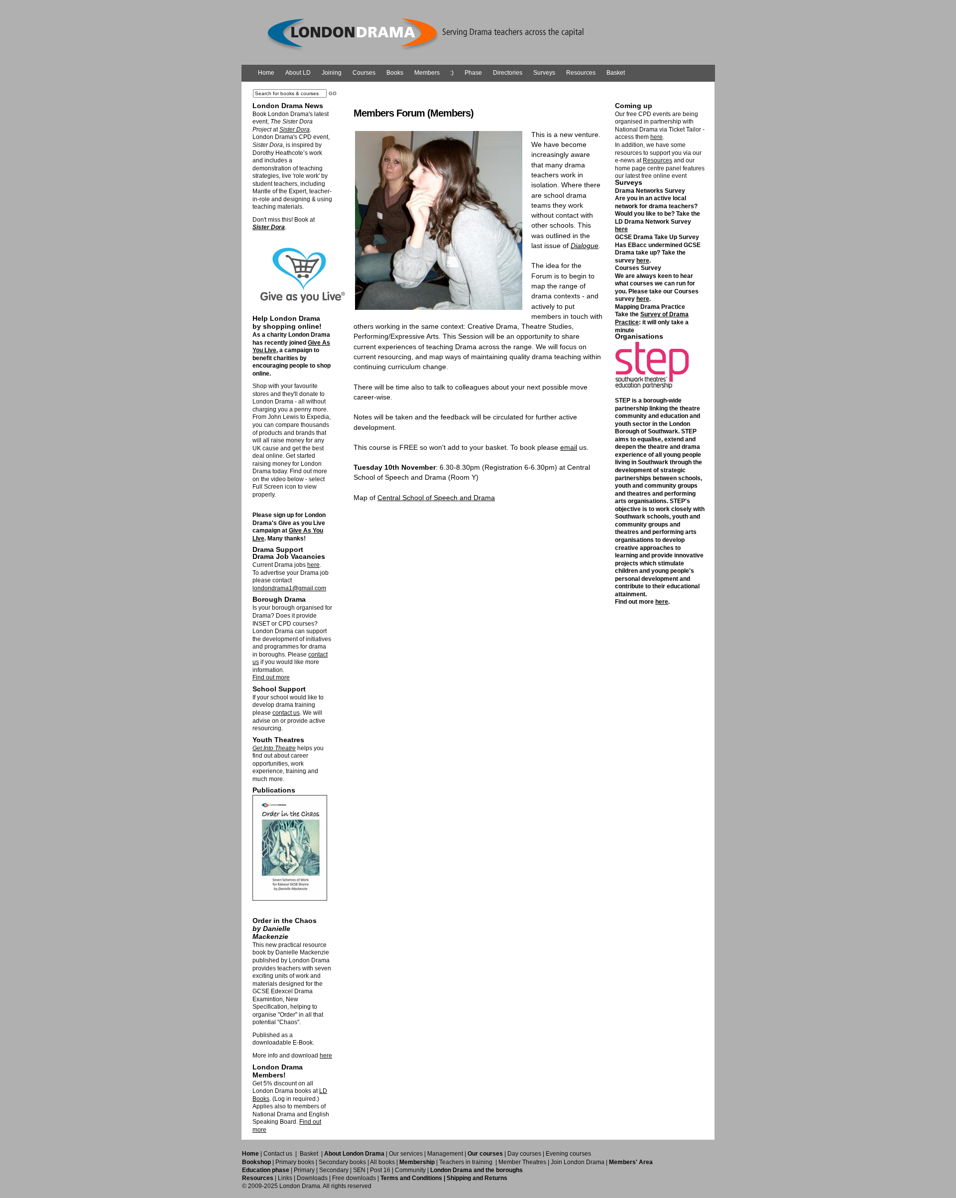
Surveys (544, 73)
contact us (286, 713)
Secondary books (342, 1162)
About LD (298, 73)
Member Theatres (522, 1162)
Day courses (524, 1154)
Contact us (277, 1154)
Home (266, 73)
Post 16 (380, 1170)
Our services (406, 1154)
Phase (473, 73)
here (313, 565)
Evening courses (568, 1154)
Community (410, 1170)
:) (452, 73)
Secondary (334, 1170)
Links (285, 1178)
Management (445, 1154)
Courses (364, 73)
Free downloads (354, 1178)
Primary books (294, 1162)
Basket (615, 73)
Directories (507, 73)
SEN (359, 1170)
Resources (581, 73)
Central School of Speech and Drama (436, 498)
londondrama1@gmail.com (289, 588)
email (568, 447)
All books (382, 1162)
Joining (332, 73)
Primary (304, 1170)
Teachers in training (465, 1162)
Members (427, 73)
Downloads (312, 1178)
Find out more (271, 677)
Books (394, 73)
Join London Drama (577, 1162)
